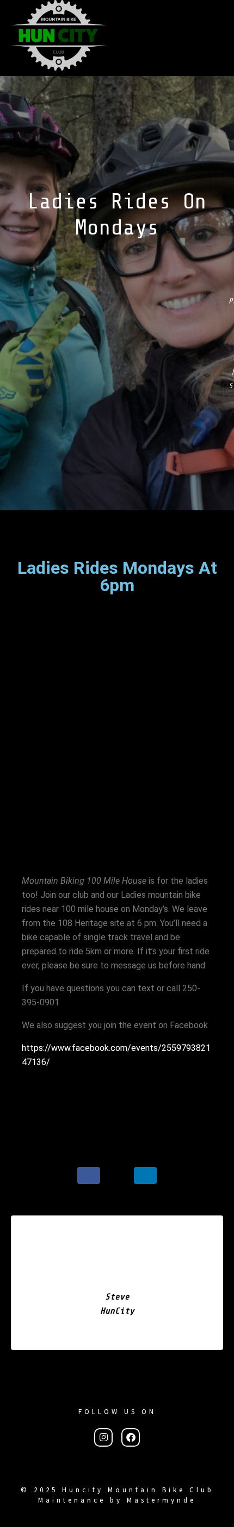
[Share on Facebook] (88, 1175)
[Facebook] (130, 1437)
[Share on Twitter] (117, 1175)
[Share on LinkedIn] (145, 1175)
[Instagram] (103, 1437)
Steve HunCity (117, 1304)
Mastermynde (161, 1500)
